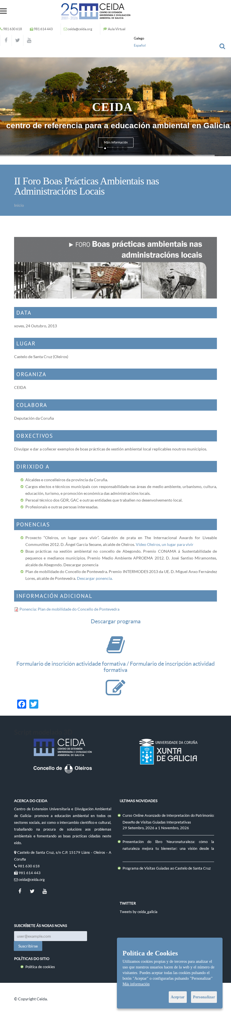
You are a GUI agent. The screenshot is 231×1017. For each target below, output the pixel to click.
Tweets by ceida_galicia (138, 911)
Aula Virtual (116, 29)
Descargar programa (116, 621)
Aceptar (178, 997)
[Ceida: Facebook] (6, 40)
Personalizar (204, 997)
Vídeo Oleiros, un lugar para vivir (165, 544)
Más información (136, 984)
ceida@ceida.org (80, 29)
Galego (139, 38)
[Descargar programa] (115, 650)
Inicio (19, 205)
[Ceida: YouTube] (29, 40)
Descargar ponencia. (95, 578)
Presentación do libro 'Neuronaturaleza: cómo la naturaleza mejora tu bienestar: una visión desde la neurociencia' (168, 848)
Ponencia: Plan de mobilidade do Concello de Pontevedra (69, 609)
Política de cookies (40, 966)
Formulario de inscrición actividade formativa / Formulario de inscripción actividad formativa (115, 666)
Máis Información (116, 142)
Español (140, 45)
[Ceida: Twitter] (17, 40)
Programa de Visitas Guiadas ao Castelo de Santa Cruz (167, 868)
